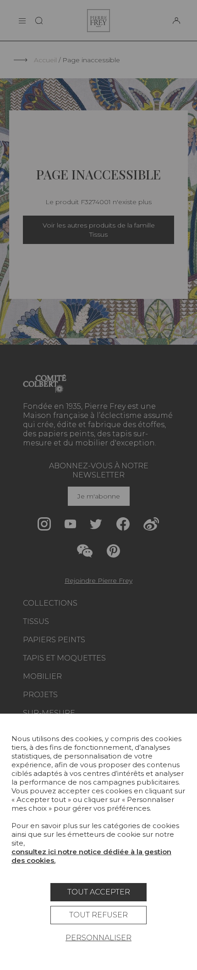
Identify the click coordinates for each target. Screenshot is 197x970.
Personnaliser (98, 937)
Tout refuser (98, 914)
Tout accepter (98, 892)
